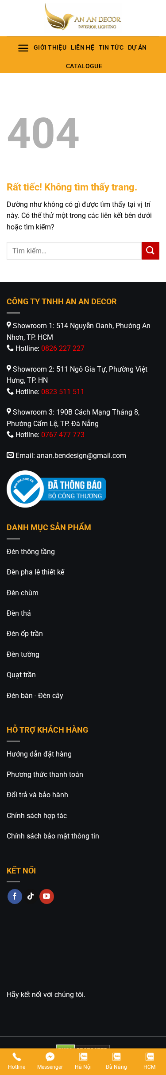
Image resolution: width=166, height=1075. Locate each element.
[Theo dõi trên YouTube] (46, 896)
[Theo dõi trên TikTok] (30, 896)
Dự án (137, 47)
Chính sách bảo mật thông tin (53, 836)
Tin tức (111, 47)
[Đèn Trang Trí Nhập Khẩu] (83, 18)
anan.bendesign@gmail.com (81, 455)
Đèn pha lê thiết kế (35, 572)
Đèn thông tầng (31, 551)
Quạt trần (21, 675)
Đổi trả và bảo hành (37, 795)
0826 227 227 (63, 348)
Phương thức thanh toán (45, 774)
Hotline (16, 1067)
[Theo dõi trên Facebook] (15, 896)
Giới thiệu (50, 47)
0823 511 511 (63, 392)
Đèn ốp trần (25, 633)
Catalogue (84, 66)
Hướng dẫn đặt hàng (39, 754)
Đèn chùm (23, 593)
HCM (149, 1067)
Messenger (50, 1067)
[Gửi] (150, 251)
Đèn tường (23, 654)
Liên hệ (82, 47)
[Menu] (23, 48)
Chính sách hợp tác (37, 815)
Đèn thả (19, 613)
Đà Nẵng (116, 1067)
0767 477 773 (63, 435)
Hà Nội (83, 1067)
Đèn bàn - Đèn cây (35, 695)
